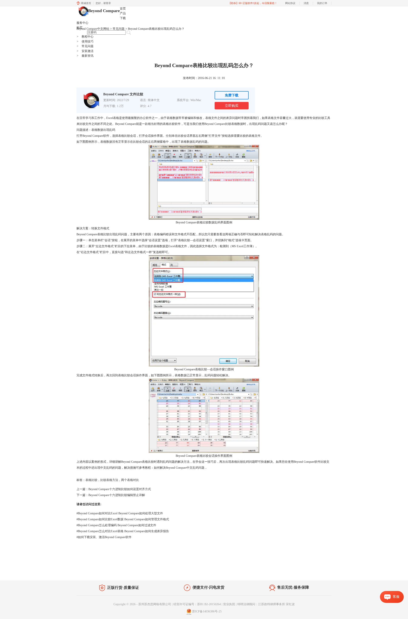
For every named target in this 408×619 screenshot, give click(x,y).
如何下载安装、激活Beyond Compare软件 (104, 537)
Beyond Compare (104, 10)
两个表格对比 (130, 480)
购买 (79, 27)
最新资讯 (85, 55)
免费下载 (231, 95)
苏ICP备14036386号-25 (207, 611)
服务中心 (82, 22)
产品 (123, 13)
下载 (123, 18)
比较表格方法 (109, 480)
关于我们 (302, 571)
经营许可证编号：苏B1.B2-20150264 (197, 604)
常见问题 (85, 46)
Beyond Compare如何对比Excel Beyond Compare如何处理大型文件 (119, 513)
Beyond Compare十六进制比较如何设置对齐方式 (119, 489)
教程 (116, 570)
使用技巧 (85, 41)
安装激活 (85, 51)
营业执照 (229, 604)
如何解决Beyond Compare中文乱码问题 (179, 467)
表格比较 (91, 480)
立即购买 (231, 105)
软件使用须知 (320, 571)
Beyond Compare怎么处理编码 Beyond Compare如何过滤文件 (116, 525)
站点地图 (129, 570)
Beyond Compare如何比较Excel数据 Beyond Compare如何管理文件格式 (122, 519)
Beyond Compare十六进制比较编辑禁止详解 (116, 495)
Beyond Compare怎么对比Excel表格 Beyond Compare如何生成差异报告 (122, 531)
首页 (123, 8)
